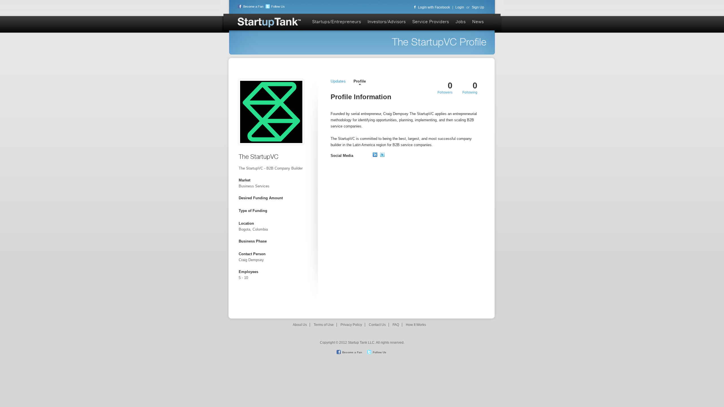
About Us (300, 325)
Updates (338, 81)
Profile (360, 81)
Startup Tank (269, 23)
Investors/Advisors (387, 21)
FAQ (396, 325)
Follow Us (278, 6)
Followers (445, 92)
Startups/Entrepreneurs (336, 21)
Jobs (461, 21)
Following (469, 92)
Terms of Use (324, 325)
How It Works (416, 325)
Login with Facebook (434, 7)
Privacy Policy (351, 325)
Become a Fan (253, 6)
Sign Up (478, 7)
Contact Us (377, 325)
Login (459, 7)
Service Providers (430, 21)
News (478, 21)
